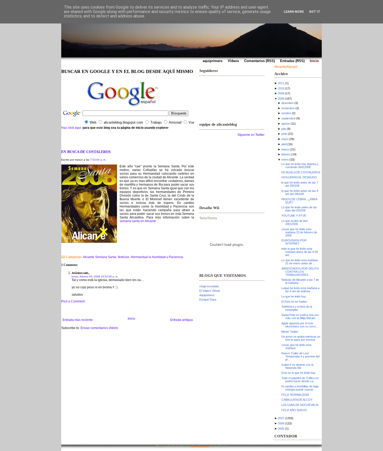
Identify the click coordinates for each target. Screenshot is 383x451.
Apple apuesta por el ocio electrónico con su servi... (299, 325)
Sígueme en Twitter (250, 135)
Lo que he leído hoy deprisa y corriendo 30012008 (300, 165)
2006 (281, 423)
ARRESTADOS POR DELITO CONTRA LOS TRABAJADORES (300, 271)
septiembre (288, 118)
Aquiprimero (206, 295)
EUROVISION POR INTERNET (293, 242)
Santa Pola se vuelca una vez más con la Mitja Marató (300, 316)
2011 (281, 83)
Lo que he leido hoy (293, 296)
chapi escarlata (209, 286)
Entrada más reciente (78, 320)
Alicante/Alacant (285, 67)
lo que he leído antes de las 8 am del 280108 (299, 192)
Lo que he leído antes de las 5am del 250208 (299, 209)
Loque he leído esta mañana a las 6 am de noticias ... (300, 290)
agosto (285, 123)
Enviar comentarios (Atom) (99, 328)
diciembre (287, 103)
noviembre (288, 108)
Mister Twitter (289, 331)
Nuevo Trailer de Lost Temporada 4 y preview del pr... (300, 356)
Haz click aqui (71, 128)
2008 (281, 98)
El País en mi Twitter (294, 301)
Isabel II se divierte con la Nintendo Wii (297, 366)
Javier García (218, 446)
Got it (314, 12)
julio (283, 128)
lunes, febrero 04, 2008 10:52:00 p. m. (95, 276)
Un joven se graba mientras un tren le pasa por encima (300, 338)
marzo (285, 149)
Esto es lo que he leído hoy (298, 372)
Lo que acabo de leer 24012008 (294, 222)
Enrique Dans (208, 299)
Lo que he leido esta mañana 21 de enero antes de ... (299, 262)
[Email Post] (61, 250)
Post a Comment (73, 301)
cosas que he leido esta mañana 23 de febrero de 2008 (299, 232)
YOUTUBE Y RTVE (293, 215)
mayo (284, 139)
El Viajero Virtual (209, 290)
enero (285, 159)
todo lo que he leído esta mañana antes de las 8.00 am (299, 252)
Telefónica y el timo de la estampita (296, 308)
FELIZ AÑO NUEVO (294, 410)
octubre (286, 113)
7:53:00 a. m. (98, 159)
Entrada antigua (181, 320)
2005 (281, 428)
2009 (281, 93)
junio (284, 133)
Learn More (294, 12)
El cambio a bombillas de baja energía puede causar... (299, 388)
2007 (281, 418)
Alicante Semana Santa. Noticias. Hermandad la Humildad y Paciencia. (133, 257)
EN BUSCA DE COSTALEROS (86, 152)
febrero (286, 154)
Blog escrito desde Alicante (173, 446)
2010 (281, 88)
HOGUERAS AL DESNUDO (299, 177)
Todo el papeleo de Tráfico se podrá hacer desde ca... (300, 379)
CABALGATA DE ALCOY (296, 399)
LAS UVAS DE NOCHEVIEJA (299, 404)
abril (284, 144)
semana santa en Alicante (138, 221)
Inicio (131, 318)
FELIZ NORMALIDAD (295, 394)
